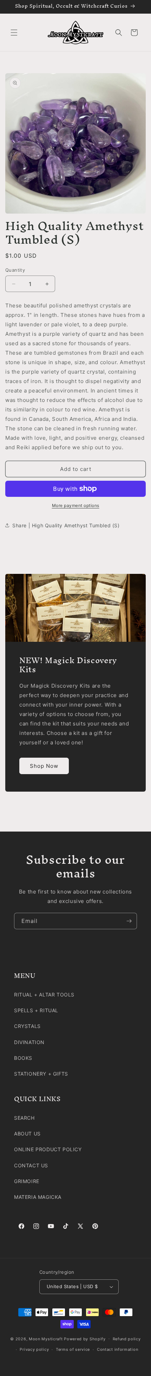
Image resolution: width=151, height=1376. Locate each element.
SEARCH (24, 1118)
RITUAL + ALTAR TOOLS (44, 995)
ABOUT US (27, 1134)
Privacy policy (34, 1349)
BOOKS (23, 1058)
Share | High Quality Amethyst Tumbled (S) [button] (66, 525)
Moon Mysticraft (46, 1338)
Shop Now (44, 766)
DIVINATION (29, 1042)
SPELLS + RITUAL (36, 1010)
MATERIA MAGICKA (37, 1197)
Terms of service (73, 1349)
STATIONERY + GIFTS (41, 1074)
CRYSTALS (27, 1026)
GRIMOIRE (26, 1181)
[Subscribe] (129, 921)
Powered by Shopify (85, 1338)
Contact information (117, 1349)
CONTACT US (31, 1165)
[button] (14, 32)
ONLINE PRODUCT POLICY (48, 1149)
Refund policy (127, 1338)
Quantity (15, 270)
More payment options (75, 505)
